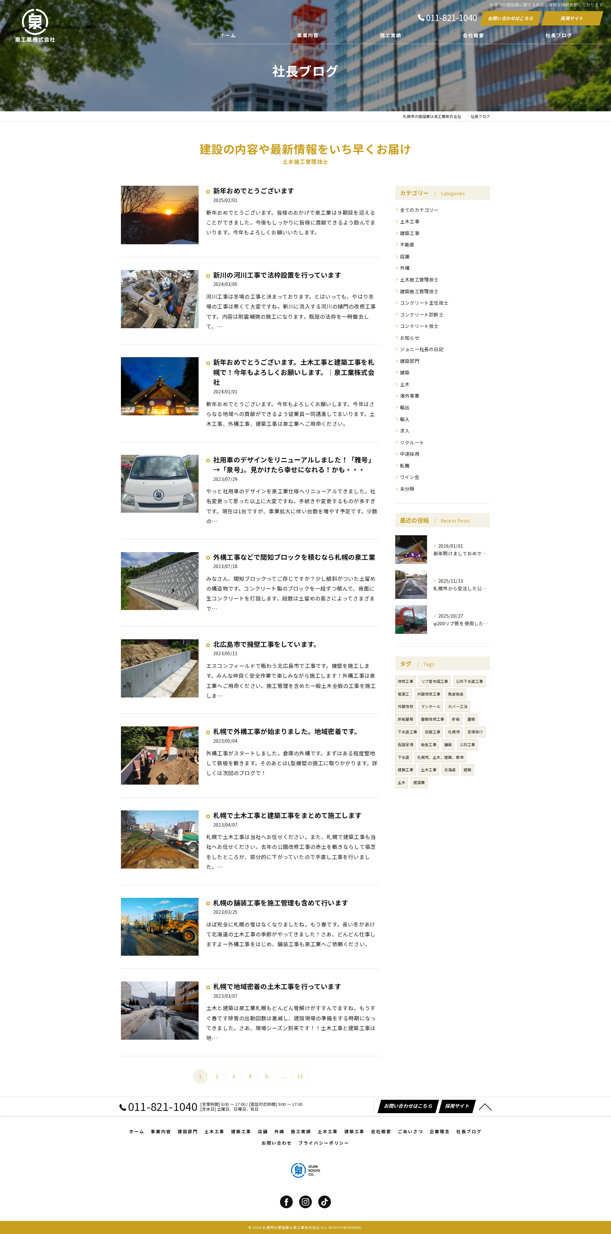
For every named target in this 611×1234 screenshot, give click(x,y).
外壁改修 (405, 706)
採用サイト (572, 18)
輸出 (405, 407)
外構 (405, 267)
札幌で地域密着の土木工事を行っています (277, 986)
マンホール (430, 706)
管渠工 (404, 694)
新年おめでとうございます (253, 190)
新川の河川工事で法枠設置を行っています (277, 275)
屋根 (471, 719)
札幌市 (454, 731)
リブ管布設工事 (434, 681)
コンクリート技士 (419, 325)
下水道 (404, 757)
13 (299, 1076)
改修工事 (405, 681)
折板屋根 (405, 719)
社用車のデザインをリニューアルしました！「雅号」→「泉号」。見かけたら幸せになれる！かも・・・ (294, 465)
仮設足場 (405, 744)
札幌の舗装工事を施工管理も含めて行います (280, 902)
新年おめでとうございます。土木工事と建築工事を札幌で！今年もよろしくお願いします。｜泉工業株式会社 (294, 372)
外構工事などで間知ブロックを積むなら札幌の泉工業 (294, 557)
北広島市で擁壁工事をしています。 (266, 644)
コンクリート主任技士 (424, 302)
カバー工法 (457, 706)
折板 (456, 719)
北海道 (450, 769)
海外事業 (409, 395)
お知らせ (409, 337)
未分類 (407, 488)
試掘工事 (432, 731)
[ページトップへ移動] (485, 1106)
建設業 (419, 782)
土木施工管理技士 (419, 279)
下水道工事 (407, 731)
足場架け (475, 731)
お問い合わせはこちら (511, 18)
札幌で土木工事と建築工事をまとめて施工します (287, 815)
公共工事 (467, 744)
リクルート (412, 442)
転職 (405, 465)
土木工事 (409, 221)
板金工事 (429, 744)
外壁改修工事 (428, 694)
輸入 (405, 419)
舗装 (448, 744)
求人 (405, 430)
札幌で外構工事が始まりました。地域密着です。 (287, 731)
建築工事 (409, 233)
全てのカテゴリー (419, 209)
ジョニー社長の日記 (422, 349)
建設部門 (409, 360)
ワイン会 (409, 477)
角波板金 (456, 694)
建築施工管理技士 (419, 291)
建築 (405, 372)
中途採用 (409, 453)
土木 (405, 384)
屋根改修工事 (432, 719)
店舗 (405, 256)
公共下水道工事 (469, 681)
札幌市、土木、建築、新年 (440, 757)
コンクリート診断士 (422, 314)
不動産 (407, 244)
